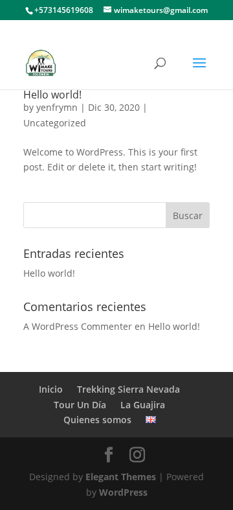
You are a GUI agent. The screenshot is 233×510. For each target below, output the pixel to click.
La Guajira (142, 405)
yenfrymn (57, 107)
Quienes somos (97, 419)
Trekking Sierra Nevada (128, 389)
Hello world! (52, 94)
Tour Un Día (80, 405)
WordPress (123, 492)
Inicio (51, 389)
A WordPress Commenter (77, 326)
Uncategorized (54, 123)
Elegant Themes (120, 476)
